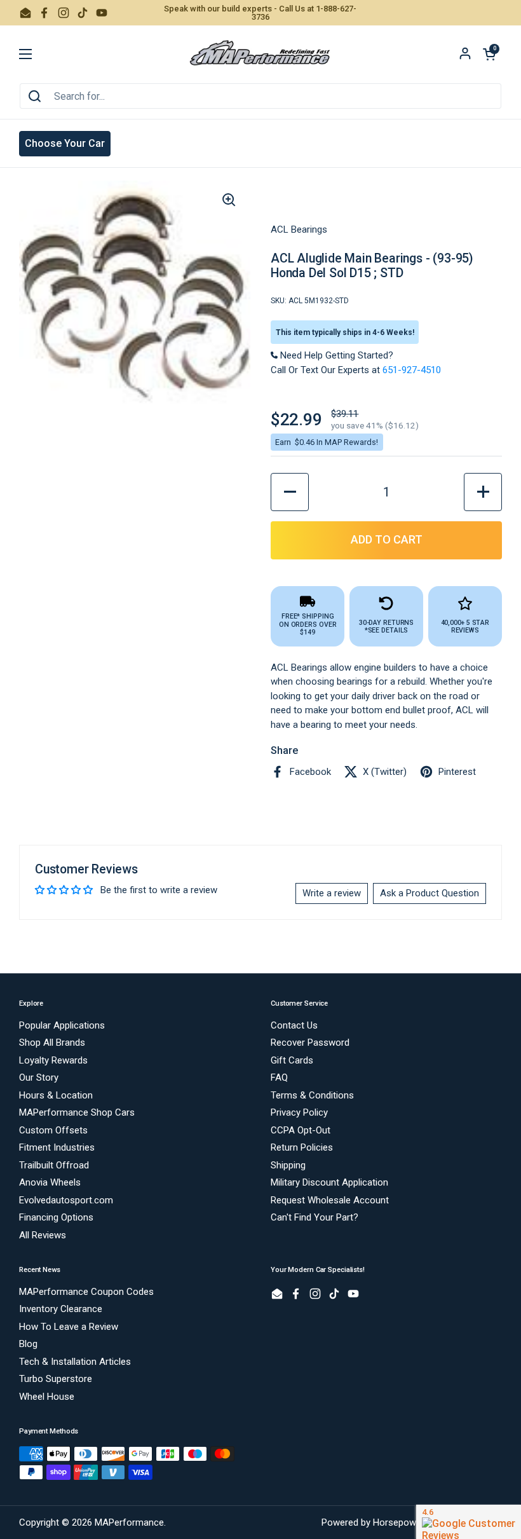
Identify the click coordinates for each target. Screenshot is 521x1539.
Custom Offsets (53, 1130)
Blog (28, 1344)
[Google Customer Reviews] (468, 1522)
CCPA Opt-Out (300, 1130)
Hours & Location (56, 1095)
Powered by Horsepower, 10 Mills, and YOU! (411, 1522)
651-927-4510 (411, 370)
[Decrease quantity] (290, 492)
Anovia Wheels (50, 1182)
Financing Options (56, 1217)
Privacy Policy (299, 1112)
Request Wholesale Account (330, 1200)
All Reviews (42, 1235)
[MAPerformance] (260, 54)
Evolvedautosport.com (66, 1200)
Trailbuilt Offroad (54, 1165)
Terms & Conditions (312, 1095)
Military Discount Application (329, 1182)
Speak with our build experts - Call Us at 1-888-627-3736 (260, 12)
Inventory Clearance (60, 1309)
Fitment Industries (57, 1147)
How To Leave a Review (68, 1326)
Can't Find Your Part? (314, 1217)
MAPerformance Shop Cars (77, 1112)
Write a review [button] (331, 893)
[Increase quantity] (483, 492)
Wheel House (46, 1396)
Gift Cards (292, 1060)
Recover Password (310, 1042)
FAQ (279, 1077)
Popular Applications (62, 1025)
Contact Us (294, 1025)
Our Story (38, 1077)
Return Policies (302, 1147)
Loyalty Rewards (53, 1060)
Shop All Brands (52, 1042)
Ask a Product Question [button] (429, 893)
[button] (489, 54)
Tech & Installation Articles (75, 1361)
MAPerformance (129, 1522)
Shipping (288, 1165)
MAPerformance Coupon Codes (86, 1291)
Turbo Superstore (55, 1379)
